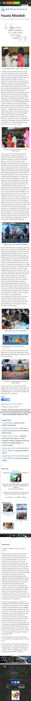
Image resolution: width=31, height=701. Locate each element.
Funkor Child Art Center (10, 436)
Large (14, 497)
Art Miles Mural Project (10, 428)
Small (6, 497)
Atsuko (25, 595)
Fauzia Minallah (7, 423)
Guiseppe (17, 595)
